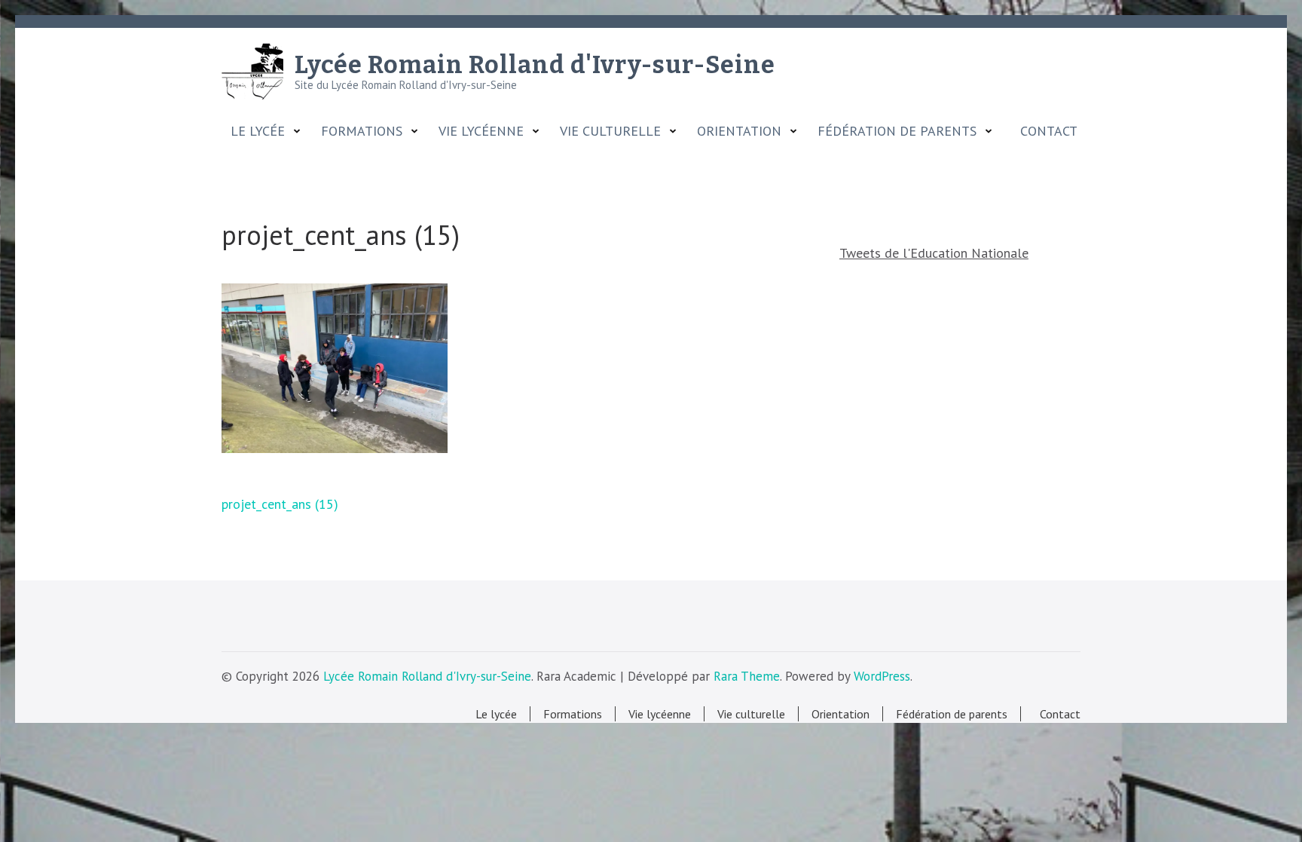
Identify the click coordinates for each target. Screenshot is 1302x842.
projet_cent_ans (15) (280, 504)
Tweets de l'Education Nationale (933, 253)
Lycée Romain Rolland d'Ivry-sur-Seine (535, 65)
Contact (1045, 131)
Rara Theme (747, 676)
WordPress (882, 676)
